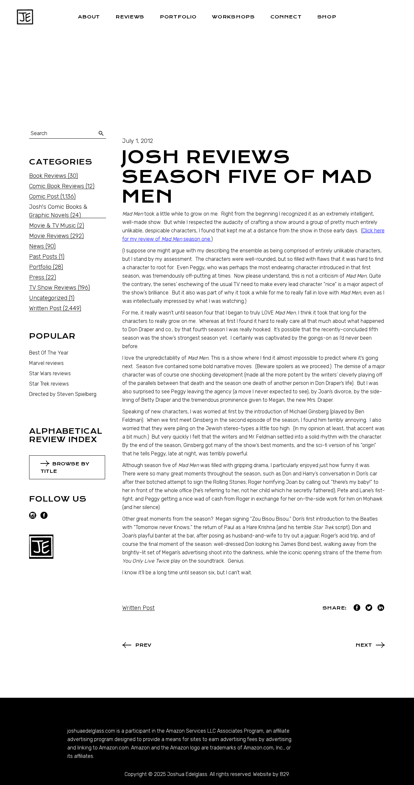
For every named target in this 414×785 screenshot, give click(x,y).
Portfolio (40, 267)
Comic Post (44, 196)
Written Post (138, 607)
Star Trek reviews (49, 384)
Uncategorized (48, 298)
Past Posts (43, 256)
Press (36, 277)
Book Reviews (47, 175)
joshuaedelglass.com (91, 731)
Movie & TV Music (52, 225)
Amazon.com (114, 748)
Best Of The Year (48, 353)
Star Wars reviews (50, 373)
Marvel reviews (46, 363)
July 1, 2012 (137, 140)
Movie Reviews (49, 235)
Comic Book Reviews (56, 186)
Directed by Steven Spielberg (62, 394)
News (36, 246)
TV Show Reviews (52, 287)
